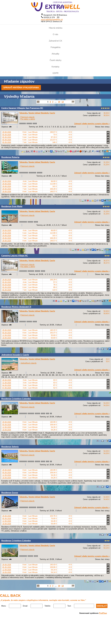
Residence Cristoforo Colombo (16, 398)
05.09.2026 (6, 135)
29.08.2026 (6, 132)
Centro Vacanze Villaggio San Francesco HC (22, 108)
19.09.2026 (6, 338)
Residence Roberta (10, 157)
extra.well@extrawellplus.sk (52, 19)
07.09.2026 (6, 388)
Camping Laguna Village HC (14, 255)
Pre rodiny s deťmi (27, 119)
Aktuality (55, 54)
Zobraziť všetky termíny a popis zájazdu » (92, 124)
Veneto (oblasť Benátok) (38, 113)
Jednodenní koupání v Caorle (15, 355)
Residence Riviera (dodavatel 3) (16, 307)
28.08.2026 (6, 380)
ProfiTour (103, 613)
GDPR (55, 73)
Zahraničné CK (55, 41)
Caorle (52, 113)
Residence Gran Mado (11, 206)
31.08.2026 (6, 383)
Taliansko (23, 113)
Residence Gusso (9, 492)
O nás (55, 34)
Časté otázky (55, 60)
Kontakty (55, 66)
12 (63, 102)
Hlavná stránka (55, 28)
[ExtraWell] (55, 6)
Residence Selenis (10, 446)
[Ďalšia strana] (73, 102)
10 (59, 102)
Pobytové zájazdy (27, 117)
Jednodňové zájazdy (28, 363)
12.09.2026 (6, 335)
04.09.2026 (6, 385)
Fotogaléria (55, 47)
